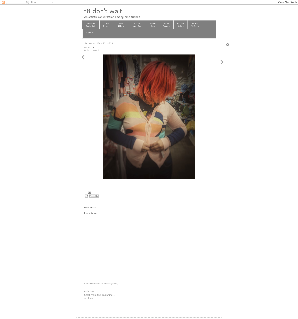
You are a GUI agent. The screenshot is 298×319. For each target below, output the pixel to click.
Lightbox (90, 32)
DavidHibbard (120, 24)
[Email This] (86, 196)
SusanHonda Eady (137, 24)
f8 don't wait (103, 11)
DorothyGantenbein (91, 24)
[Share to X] (93, 196)
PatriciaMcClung (195, 24)
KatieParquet (106, 24)
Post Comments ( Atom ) (107, 283)
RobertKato (152, 24)
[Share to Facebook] (97, 196)
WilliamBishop (180, 24)
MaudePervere (166, 24)
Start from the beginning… (99, 294)
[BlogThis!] (90, 196)
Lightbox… (90, 291)
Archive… (89, 298)
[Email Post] (89, 192)
